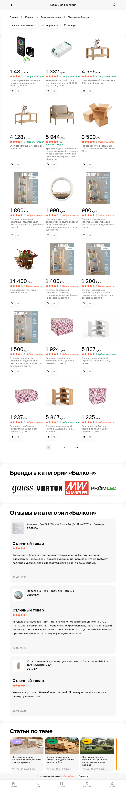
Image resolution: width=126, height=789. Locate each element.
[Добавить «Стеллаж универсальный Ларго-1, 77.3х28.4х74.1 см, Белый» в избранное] (90, 371)
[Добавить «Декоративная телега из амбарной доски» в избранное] (18, 303)
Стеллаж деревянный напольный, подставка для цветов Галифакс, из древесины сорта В (26, 223)
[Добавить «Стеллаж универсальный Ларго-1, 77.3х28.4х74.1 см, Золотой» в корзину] (48, 437)
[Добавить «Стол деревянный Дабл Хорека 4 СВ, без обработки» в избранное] (90, 91)
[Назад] (11, 5)
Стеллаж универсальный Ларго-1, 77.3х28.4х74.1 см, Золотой (60, 429)
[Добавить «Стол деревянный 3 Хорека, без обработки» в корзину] (12, 164)
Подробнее (69, 776)
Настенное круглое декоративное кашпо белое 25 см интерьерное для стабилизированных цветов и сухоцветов (62, 224)
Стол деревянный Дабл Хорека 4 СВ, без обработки (98, 81)
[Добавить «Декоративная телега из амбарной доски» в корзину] (12, 303)
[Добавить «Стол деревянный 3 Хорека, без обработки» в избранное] (18, 164)
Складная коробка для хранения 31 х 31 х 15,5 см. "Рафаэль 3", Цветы (23, 429)
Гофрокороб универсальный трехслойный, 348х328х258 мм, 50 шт (98, 148)
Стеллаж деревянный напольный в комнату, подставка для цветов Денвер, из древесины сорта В (62, 294)
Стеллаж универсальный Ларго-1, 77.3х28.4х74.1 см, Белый (96, 361)
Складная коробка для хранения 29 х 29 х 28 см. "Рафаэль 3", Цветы (95, 429)
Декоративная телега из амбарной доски (23, 291)
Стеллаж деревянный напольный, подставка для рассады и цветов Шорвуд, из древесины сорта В (97, 294)
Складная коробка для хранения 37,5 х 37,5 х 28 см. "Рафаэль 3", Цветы (61, 361)
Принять (83, 776)
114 (76, 447)
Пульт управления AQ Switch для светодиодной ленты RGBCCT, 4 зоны (25, 83)
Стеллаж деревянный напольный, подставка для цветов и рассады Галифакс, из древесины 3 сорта (26, 362)
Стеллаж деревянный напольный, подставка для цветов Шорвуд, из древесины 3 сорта (99, 223)
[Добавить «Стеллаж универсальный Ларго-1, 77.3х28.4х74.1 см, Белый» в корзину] (84, 371)
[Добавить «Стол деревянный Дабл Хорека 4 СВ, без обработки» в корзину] (84, 91)
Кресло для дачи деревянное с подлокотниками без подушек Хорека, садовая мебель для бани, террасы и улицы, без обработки (62, 153)
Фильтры (71, 25)
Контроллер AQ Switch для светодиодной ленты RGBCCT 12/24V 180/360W (61, 83)
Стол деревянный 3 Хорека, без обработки (27, 147)
